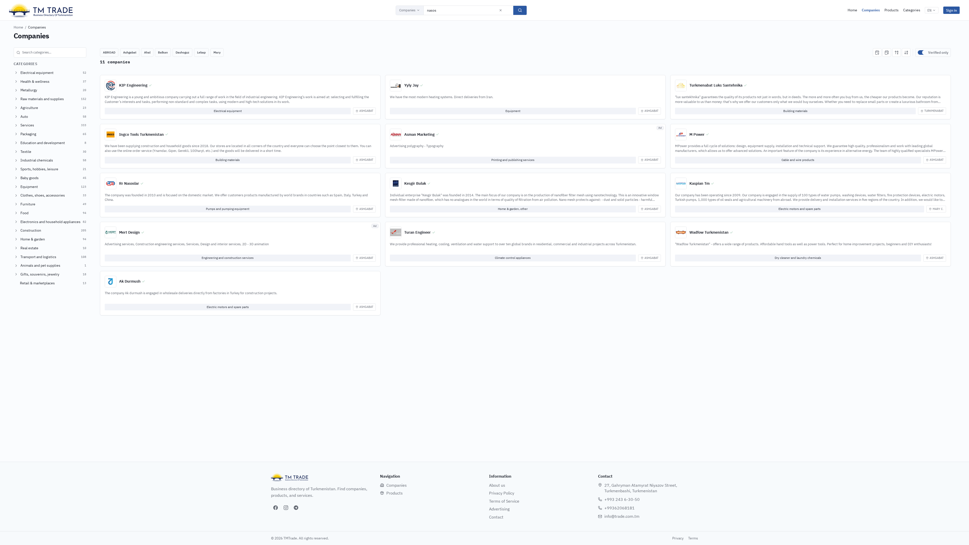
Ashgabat (129, 52)
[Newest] (877, 52)
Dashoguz (182, 52)
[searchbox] (50, 52)
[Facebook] (275, 507)
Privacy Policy (501, 493)
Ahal (147, 52)
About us (497, 485)
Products (891, 10)
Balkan (163, 52)
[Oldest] (886, 52)
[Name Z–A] (906, 52)
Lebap (201, 52)
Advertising (499, 508)
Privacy (678, 538)
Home (852, 10)
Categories (911, 10)
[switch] (922, 52)
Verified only (938, 52)
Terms (693, 538)
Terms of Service (504, 501)
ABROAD (109, 52)
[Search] (520, 10)
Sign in (951, 10)
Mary (217, 52)
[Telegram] (296, 507)
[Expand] (16, 72)
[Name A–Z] (896, 52)
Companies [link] (37, 27)
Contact (496, 517)
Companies (407, 10)
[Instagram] (285, 507)
